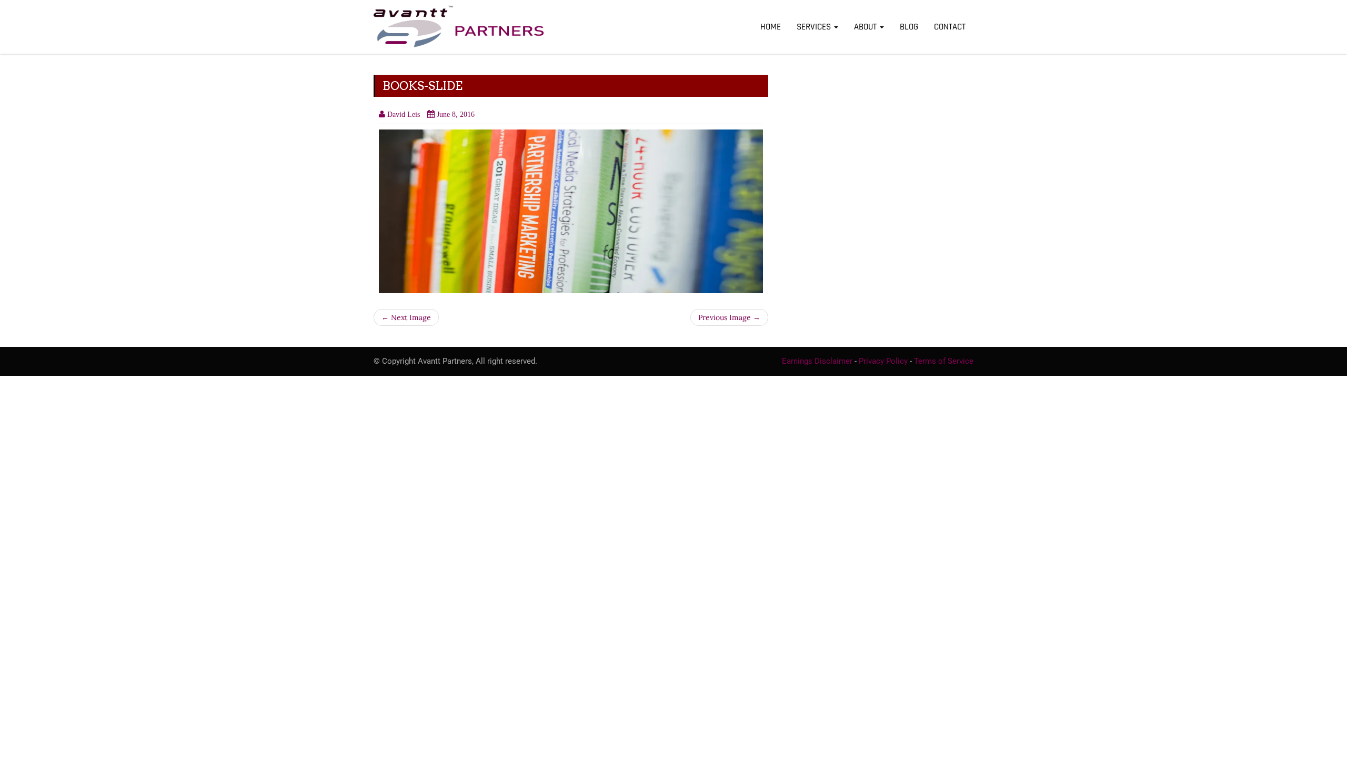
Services (815, 27)
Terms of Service (943, 361)
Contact (950, 27)
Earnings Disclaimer (817, 361)
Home (770, 27)
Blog (909, 27)
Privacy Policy (883, 361)
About (866, 27)
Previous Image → (729, 317)
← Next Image (406, 317)
